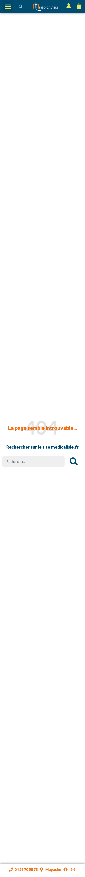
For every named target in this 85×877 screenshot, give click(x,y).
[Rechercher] (74, 461)
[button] (8, 6)
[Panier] (78, 6)
